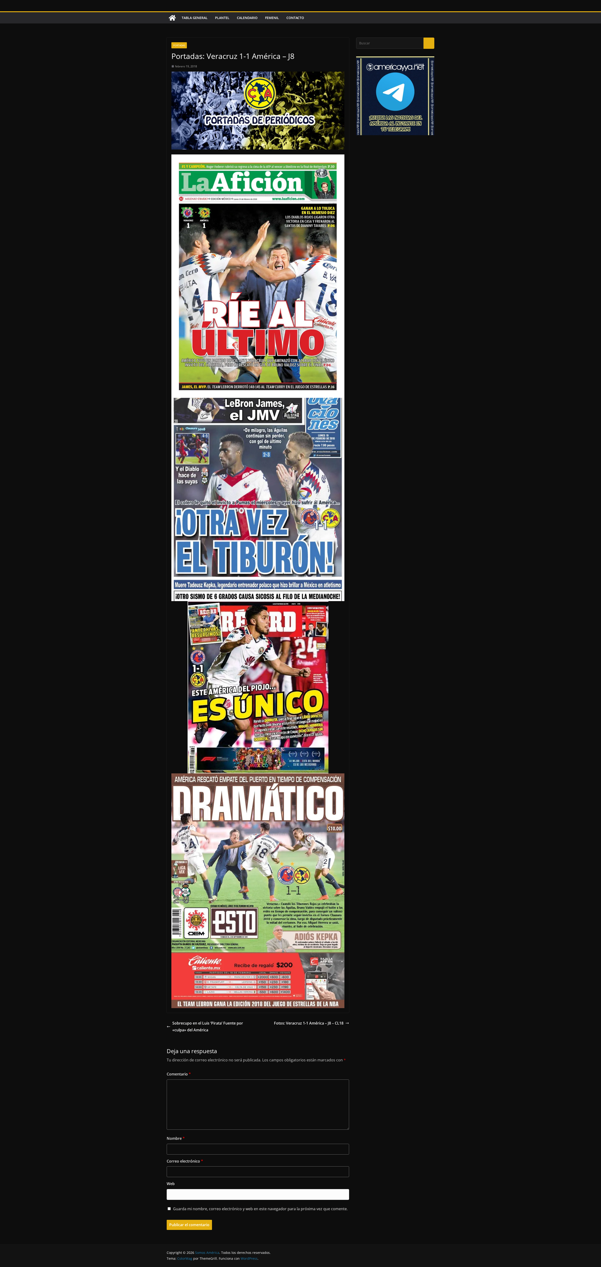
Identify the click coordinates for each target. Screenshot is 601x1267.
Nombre (176, 1138)
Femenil (272, 17)
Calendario (247, 17)
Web (171, 1183)
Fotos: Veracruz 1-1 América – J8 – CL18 (308, 1023)
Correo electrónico (185, 1161)
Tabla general (195, 17)
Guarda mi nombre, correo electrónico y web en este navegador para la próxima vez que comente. (260, 1208)
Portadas (179, 45)
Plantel (222, 17)
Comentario (179, 1074)
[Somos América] (172, 17)
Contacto (295, 17)
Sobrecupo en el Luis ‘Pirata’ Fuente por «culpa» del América (207, 1027)
